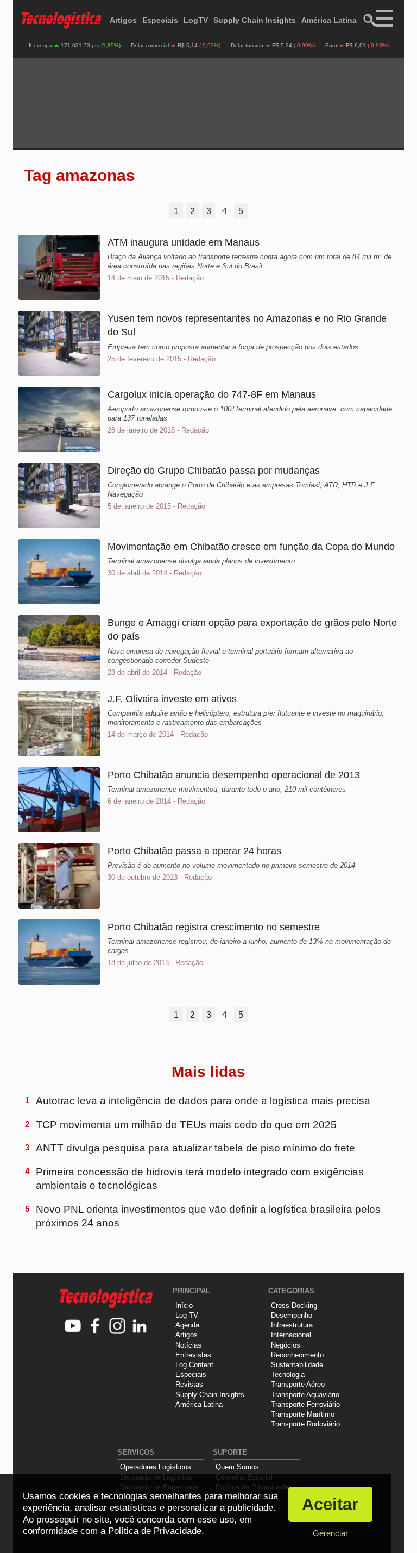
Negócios (285, 1345)
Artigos (123, 20)
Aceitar (330, 1504)
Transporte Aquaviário (305, 1395)
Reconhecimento (297, 1355)
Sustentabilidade (297, 1365)
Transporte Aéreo (298, 1384)
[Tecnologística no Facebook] (95, 1327)
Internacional (291, 1335)
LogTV (196, 20)
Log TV (186, 1315)
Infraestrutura (292, 1325)
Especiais (160, 20)
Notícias (188, 1345)
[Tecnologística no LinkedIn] (139, 1327)
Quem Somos (237, 1467)
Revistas (189, 1384)
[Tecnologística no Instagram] (117, 1327)
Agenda (187, 1325)
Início (184, 1305)
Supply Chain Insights (254, 20)
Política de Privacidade (154, 1531)
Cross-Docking (294, 1305)
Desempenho (291, 1315)
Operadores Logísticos (155, 1467)
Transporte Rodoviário (305, 1424)
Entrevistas (193, 1355)
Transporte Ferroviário (305, 1404)
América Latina (329, 20)
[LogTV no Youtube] (73, 1327)
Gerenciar (330, 1533)
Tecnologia (288, 1374)
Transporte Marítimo (302, 1414)
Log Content (194, 1365)
